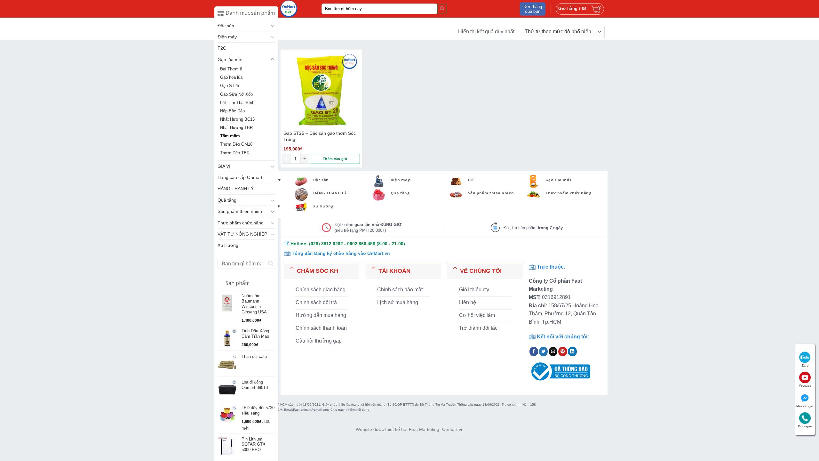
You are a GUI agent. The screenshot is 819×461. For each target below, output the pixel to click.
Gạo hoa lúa (231, 77)
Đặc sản (226, 25)
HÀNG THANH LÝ (236, 188)
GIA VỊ (224, 166)
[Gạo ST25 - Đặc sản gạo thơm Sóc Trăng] (321, 90)
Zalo (805, 365)
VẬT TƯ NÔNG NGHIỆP (242, 234)
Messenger (805, 406)
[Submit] (442, 8)
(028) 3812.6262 (326, 243)
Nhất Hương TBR (236, 127)
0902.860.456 (361, 243)
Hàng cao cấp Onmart (240, 177)
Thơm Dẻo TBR (235, 153)
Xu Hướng (228, 245)
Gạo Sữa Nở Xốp (236, 94)
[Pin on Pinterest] (562, 351)
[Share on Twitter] (543, 351)
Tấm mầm (230, 136)
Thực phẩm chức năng (241, 222)
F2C (222, 48)
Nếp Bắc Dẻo (232, 111)
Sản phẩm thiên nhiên (240, 211)
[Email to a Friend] (553, 351)
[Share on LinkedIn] (572, 351)
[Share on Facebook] (533, 351)
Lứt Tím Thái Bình (237, 103)
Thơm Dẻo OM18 (236, 144)
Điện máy (227, 36)
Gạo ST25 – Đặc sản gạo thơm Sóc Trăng (319, 136)
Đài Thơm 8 (231, 69)
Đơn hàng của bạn (532, 9)
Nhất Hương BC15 (237, 119)
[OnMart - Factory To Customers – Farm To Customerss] (296, 9)
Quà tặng (227, 200)
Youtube (805, 385)
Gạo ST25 (229, 86)
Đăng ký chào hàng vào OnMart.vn (352, 253)
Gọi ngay (805, 426)
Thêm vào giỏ (335, 159)
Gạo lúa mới (230, 59)
